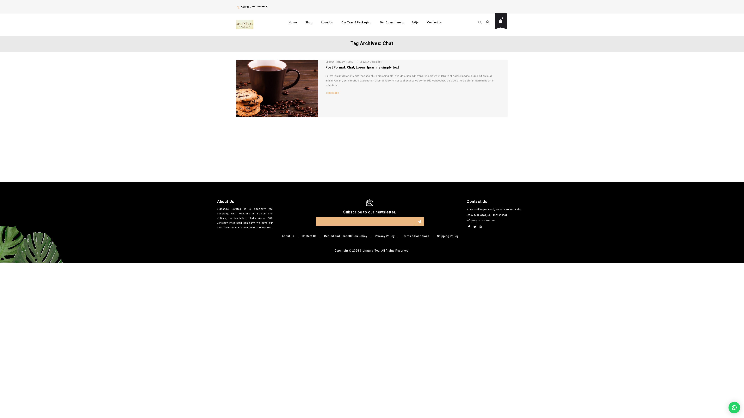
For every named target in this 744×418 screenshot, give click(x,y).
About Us (327, 22)
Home (293, 22)
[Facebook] (469, 227)
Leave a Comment (371, 61)
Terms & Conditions (415, 236)
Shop (308, 22)
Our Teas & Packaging (356, 22)
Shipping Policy (448, 236)
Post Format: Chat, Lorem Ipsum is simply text (362, 67)
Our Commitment (391, 22)
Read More (332, 93)
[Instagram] (480, 227)
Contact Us (434, 22)
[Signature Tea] (244, 24)
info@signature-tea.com (481, 220)
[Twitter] (474, 227)
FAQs (415, 22)
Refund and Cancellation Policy (345, 236)
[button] (734, 407)
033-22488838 (259, 6)
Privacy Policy (384, 236)
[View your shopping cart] (502, 24)
